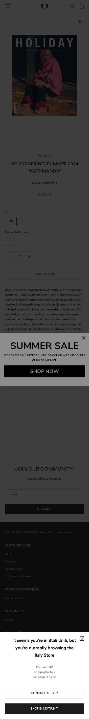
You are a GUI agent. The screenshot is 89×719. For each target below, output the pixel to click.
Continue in (44, 693)
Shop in (44, 708)
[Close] (82, 639)
